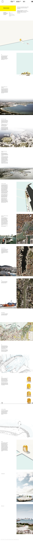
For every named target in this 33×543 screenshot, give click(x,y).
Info (24, 1)
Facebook (32, 1)
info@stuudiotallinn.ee (16, 539)
